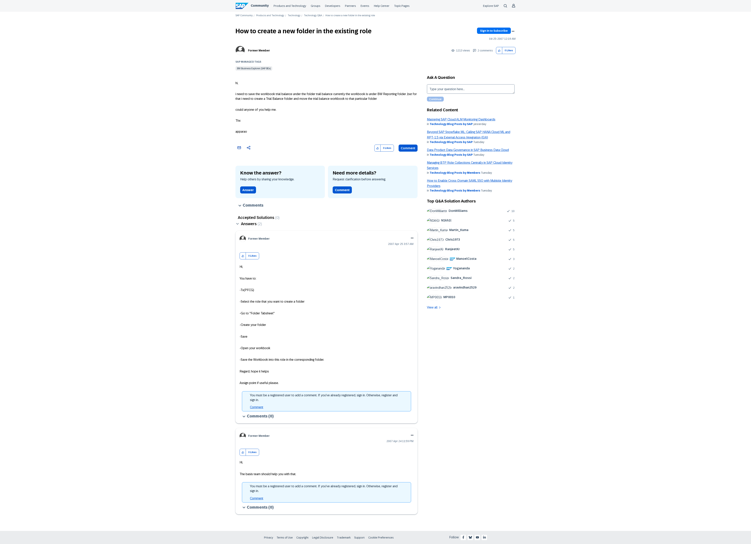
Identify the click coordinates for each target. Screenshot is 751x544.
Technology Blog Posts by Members (455, 172)
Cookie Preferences (381, 537)
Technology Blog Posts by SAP (451, 124)
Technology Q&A (313, 15)
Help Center (381, 5)
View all (432, 307)
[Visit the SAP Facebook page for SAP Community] (463, 537)
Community (260, 5)
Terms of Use (285, 537)
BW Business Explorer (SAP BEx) (254, 68)
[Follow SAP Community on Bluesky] (470, 537)
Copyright (302, 537)
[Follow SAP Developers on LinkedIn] (484, 537)
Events (365, 5)
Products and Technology (290, 5)
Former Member (259, 50)
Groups (315, 5)
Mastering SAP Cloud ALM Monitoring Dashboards (461, 119)
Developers (332, 5)
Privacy (268, 537)
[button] (499, 50)
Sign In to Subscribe (494, 30)
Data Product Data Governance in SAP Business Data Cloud (468, 150)
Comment (408, 148)
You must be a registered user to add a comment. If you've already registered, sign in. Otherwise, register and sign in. (324, 398)
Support (359, 537)
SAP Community (244, 15)
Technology (294, 15)
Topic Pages (402, 5)
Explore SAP (491, 5)
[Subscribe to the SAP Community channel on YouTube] (477, 537)
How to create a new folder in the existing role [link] (350, 15)
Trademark (344, 537)
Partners (350, 5)
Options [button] (513, 31)
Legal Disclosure (322, 537)
